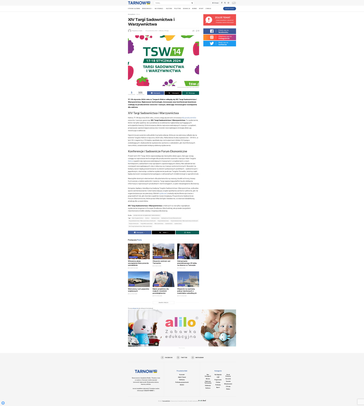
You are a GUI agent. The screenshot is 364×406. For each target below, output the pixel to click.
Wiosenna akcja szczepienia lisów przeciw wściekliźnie (138, 263)
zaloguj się (135, 308)
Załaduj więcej (163, 302)
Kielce (130, 161)
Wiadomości (147, 8)
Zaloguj (215, 3)
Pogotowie (218, 379)
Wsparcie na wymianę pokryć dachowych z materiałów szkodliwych (187, 291)
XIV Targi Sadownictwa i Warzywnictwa (140, 226)
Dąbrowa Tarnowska (207, 382)
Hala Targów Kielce (137, 218)
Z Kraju (208, 8)
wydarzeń (163, 193)
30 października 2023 (151, 30)
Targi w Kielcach (133, 223)
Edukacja (186, 8)
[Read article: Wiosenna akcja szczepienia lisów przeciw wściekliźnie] (139, 251)
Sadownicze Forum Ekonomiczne (171, 218)
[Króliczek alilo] (182, 328)
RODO (182, 385)
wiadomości (168, 223)
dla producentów (189, 118)
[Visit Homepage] (139, 3)
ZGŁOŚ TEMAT (229, 8)
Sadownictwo (155, 218)
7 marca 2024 (181, 268)
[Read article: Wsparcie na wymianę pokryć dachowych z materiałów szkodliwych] (188, 279)
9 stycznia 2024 (157, 295)
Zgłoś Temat (182, 377)
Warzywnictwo (159, 223)
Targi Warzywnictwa (146, 223)
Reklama (182, 379)
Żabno (228, 389)
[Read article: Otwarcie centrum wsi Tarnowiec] (163, 251)
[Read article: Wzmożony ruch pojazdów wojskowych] (139, 279)
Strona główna (131, 14)
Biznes (194, 8)
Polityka (177, 8)
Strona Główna (134, 8)
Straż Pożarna (228, 375)
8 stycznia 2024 (182, 295)
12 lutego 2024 (133, 293)
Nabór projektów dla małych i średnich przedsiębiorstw (161, 291)
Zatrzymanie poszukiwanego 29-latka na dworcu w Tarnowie (187, 263)
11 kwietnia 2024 (133, 268)
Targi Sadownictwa (163, 221)
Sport (201, 8)
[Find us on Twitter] (225, 3)
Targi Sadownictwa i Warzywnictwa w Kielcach (184, 221)
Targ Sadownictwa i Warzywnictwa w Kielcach (142, 221)
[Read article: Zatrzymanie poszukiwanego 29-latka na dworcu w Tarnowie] (188, 251)
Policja (181, 257)
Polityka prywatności (182, 382)
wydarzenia (178, 223)
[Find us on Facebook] (221, 3)
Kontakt (182, 374)
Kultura (169, 8)
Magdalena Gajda (137, 30)
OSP (218, 377)
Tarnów (228, 381)
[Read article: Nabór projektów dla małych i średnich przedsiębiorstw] (163, 279)
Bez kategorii (208, 375)
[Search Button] (193, 3)
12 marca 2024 (157, 265)
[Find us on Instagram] (228, 3)
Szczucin (228, 378)
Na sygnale (159, 8)
